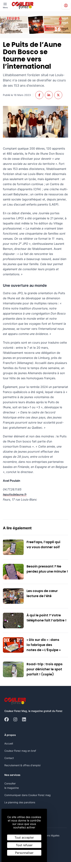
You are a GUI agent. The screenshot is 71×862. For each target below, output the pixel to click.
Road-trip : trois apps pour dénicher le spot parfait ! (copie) (44, 669)
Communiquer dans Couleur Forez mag (27, 795)
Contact (9, 758)
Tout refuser (24, 845)
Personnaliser (24, 853)
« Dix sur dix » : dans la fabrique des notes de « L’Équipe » (44, 644)
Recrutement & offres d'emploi (22, 765)
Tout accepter (24, 837)
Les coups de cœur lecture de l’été (42, 593)
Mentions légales (49, 835)
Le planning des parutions (19, 802)
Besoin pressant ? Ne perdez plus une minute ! (47, 569)
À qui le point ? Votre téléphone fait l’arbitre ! (46, 618)
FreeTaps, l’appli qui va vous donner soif (43, 544)
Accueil (8, 743)
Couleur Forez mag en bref (20, 750)
